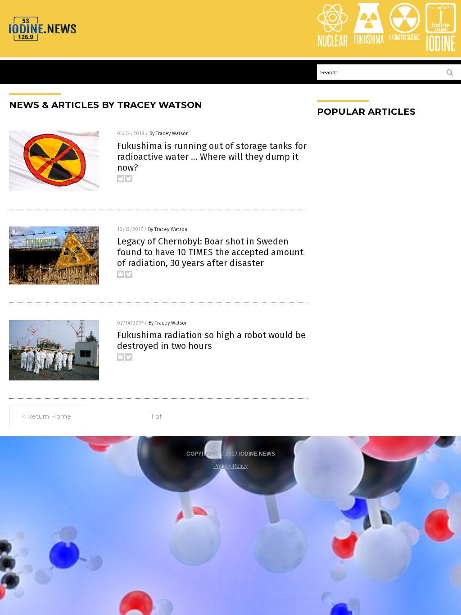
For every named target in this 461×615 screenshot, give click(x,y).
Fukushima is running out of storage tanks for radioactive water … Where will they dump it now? (212, 156)
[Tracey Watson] (42, 40)
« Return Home (46, 416)
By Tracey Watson (169, 133)
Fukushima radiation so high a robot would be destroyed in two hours (211, 340)
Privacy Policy (230, 466)
